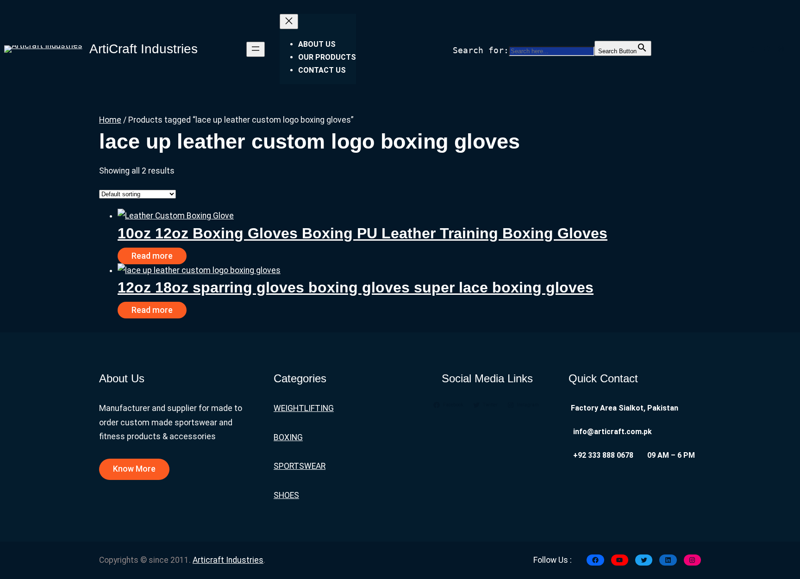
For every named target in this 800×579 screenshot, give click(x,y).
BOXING (288, 437)
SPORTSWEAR (299, 466)
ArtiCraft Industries (143, 49)
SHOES (286, 495)
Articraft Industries (228, 560)
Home (110, 120)
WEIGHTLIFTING (304, 408)
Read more (152, 256)
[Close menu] (289, 21)
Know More (134, 468)
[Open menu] (255, 49)
